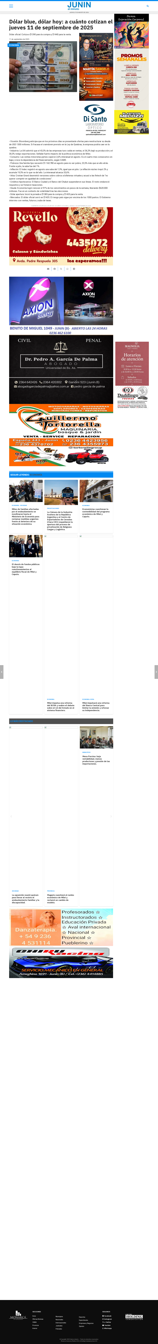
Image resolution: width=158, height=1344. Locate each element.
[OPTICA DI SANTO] (96, 119)
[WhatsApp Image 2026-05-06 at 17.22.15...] (96, 50)
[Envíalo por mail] (48, 269)
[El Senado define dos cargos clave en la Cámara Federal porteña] (96, 728)
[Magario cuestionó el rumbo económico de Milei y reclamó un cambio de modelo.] (26, 728)
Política (85, 891)
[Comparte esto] (54, 269)
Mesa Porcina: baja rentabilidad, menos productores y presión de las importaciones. (61, 760)
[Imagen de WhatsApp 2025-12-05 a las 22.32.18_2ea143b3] (131, 31)
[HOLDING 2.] (79, 1219)
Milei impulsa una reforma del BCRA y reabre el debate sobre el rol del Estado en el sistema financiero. (60, 707)
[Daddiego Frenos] (132, 397)
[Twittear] (61, 269)
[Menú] (11, 6)
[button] (148, 6)
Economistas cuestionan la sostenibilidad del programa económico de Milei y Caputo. (96, 513)
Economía (14, 45)
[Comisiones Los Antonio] (61, 1058)
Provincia (15, 891)
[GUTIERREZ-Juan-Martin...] (61, 962)
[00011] (79, 6)
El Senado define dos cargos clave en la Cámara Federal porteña (96, 897)
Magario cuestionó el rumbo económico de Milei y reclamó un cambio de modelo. (25, 899)
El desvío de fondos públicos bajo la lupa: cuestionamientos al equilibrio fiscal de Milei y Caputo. (26, 569)
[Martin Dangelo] (96, 84)
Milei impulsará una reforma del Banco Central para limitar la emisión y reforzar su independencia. (95, 707)
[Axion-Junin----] (61, 306)
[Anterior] (11, 816)
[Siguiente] (111, 816)
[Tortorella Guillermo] (61, 435)
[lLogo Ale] (61, 927)
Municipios (51, 752)
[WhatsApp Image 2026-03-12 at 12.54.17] (131, 79)
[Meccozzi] (131, 122)
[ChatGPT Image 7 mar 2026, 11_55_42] (61, 369)
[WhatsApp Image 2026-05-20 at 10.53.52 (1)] (132, 364)
